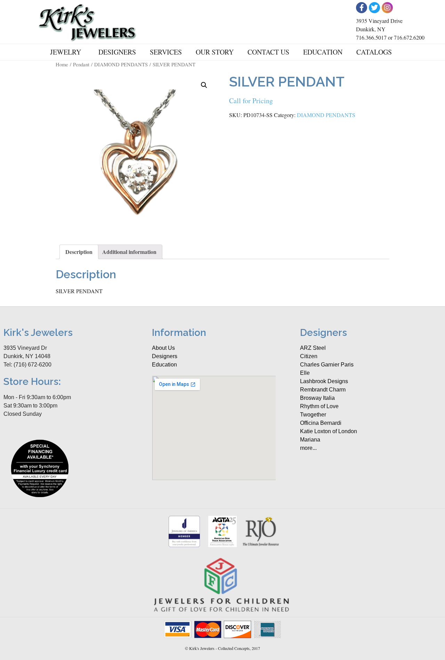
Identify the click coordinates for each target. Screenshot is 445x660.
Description (78, 252)
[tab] (78, 252)
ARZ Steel (313, 348)
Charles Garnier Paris (327, 365)
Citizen (308, 356)
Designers (117, 52)
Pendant (81, 64)
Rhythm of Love (319, 406)
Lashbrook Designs (324, 381)
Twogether (313, 415)
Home (62, 64)
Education (322, 52)
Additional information (129, 252)
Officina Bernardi (320, 423)
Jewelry (65, 52)
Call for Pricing (251, 100)
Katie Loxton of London (328, 431)
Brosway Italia (317, 398)
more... (308, 448)
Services (166, 52)
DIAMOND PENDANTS (121, 64)
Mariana (310, 440)
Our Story (215, 52)
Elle (305, 373)
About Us (163, 348)
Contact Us (268, 52)
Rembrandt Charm (323, 390)
